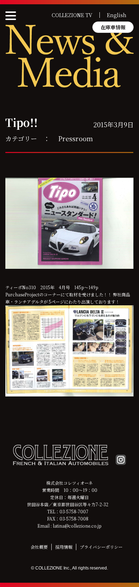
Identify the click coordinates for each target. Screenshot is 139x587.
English (117, 15)
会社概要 (39, 547)
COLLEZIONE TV (72, 15)
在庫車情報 (113, 27)
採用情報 (63, 547)
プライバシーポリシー (101, 547)
